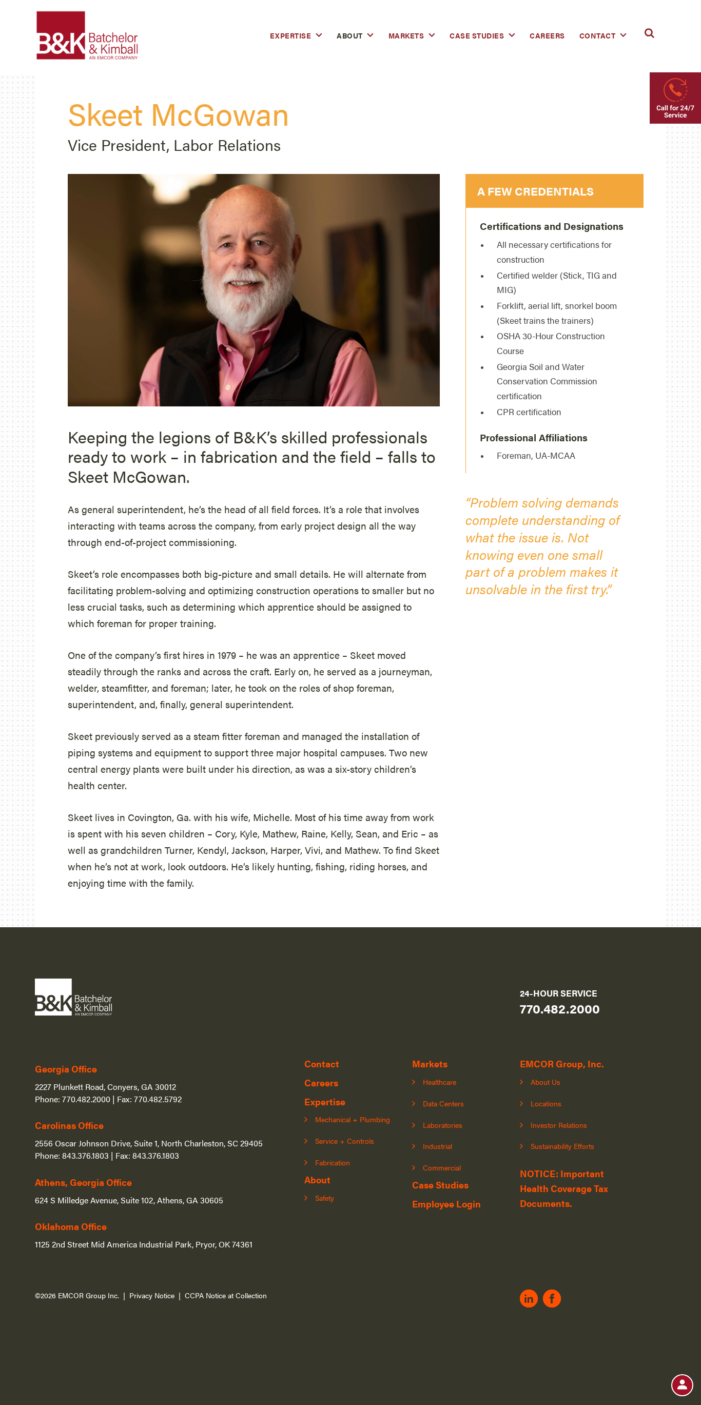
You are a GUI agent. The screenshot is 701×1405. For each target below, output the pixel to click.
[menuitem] (296, 35)
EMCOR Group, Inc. (562, 1063)
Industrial (437, 1146)
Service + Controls (344, 1141)
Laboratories (442, 1125)
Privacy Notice (151, 1295)
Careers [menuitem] (547, 35)
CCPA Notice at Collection (226, 1295)
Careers (321, 1082)
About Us (545, 1082)
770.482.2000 (560, 1008)
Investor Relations (559, 1125)
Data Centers (443, 1103)
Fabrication (332, 1162)
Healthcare (439, 1082)
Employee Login (446, 1203)
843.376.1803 (85, 1155)
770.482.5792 (158, 1099)
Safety (324, 1198)
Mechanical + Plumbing (352, 1119)
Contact (321, 1063)
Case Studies (440, 1184)
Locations (546, 1103)
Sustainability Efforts (562, 1146)
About (317, 1179)
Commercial (442, 1167)
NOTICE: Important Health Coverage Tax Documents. (564, 1188)
